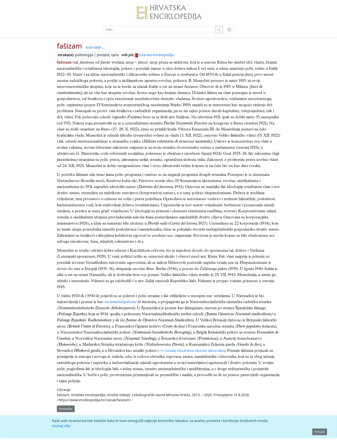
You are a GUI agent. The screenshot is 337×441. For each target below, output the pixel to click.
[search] (229, 29)
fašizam (69, 46)
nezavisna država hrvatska (200, 351)
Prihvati (320, 432)
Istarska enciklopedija (156, 54)
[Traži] (219, 29)
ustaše (169, 351)
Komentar (65, 409)
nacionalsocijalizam (120, 302)
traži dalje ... (95, 47)
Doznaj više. (61, 425)
